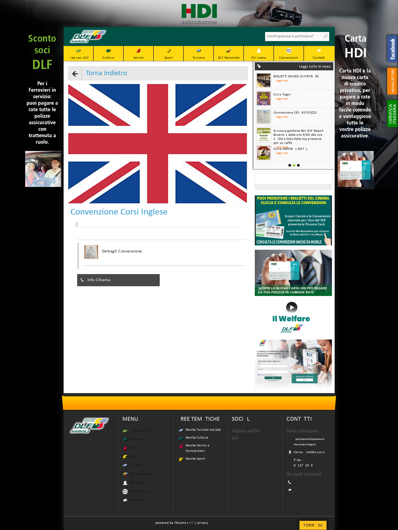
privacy (202, 523)
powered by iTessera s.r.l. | (176, 523)
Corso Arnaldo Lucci (309, 452)
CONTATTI (299, 419)
